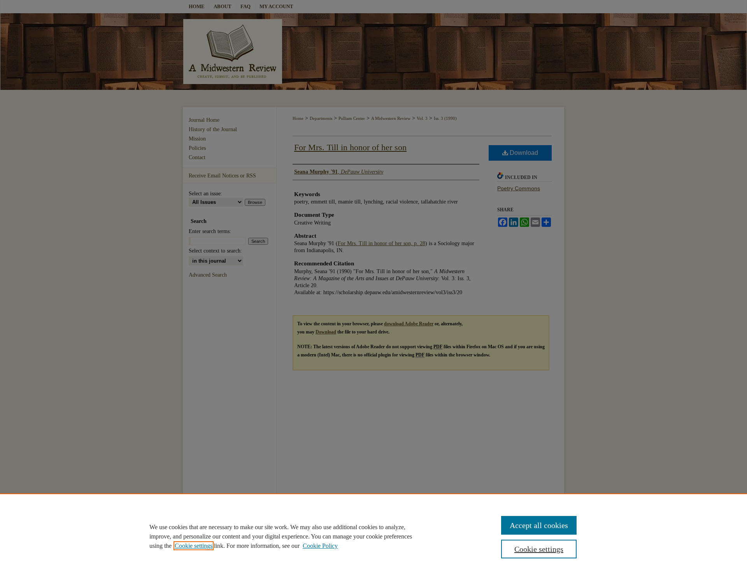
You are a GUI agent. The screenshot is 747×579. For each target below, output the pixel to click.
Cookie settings (193, 545)
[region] (373, 536)
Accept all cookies (539, 525)
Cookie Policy (320, 545)
